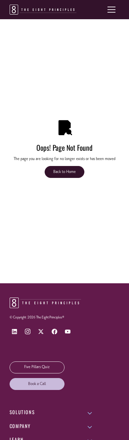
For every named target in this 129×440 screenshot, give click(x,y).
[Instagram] (27, 331)
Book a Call (37, 383)
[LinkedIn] (14, 331)
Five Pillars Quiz (37, 366)
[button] (111, 10)
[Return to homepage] (43, 10)
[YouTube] (68, 331)
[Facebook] (54, 331)
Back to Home (64, 171)
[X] (41, 331)
